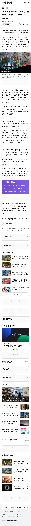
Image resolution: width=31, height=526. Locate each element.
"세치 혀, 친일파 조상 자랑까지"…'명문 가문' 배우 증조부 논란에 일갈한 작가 (11, 407)
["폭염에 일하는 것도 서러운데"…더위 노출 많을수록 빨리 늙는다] (7, 482)
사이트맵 (26, 507)
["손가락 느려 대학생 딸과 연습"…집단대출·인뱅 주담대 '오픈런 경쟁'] (6, 260)
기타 (7, 8)
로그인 (5, 507)
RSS (20, 514)
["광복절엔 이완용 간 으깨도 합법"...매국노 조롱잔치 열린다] (6, 283)
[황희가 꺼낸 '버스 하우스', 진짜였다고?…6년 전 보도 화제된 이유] (6, 275)
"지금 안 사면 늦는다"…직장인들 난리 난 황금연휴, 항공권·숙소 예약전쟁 (15, 188)
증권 (3, 8)
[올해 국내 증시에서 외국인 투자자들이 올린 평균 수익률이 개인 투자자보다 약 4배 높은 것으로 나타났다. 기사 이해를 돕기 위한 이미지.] (15, 62)
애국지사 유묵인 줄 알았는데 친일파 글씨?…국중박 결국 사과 (15, 185)
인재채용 (17, 511)
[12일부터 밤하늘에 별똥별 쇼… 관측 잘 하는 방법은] (24, 425)
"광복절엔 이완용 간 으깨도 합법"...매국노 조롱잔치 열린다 (19, 281)
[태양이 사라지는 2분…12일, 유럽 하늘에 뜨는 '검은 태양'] (7, 490)
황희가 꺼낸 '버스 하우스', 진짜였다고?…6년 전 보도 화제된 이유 (20, 273)
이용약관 (13, 517)
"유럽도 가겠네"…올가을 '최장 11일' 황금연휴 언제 (20, 288)
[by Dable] (26, 440)
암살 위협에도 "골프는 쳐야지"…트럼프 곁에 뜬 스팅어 (20, 265)
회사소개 (4, 511)
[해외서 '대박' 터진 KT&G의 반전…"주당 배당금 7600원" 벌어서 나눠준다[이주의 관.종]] (24, 433)
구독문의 (10, 514)
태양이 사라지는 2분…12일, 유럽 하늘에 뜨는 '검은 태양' (21, 487)
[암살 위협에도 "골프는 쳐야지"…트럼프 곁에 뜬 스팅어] (6, 268)
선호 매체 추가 (7, 24)
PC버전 (19, 507)
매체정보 (19, 517)
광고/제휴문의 (10, 511)
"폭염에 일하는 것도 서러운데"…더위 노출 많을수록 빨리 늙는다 (21, 479)
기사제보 (16, 514)
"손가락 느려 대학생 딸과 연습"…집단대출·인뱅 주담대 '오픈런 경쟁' (20, 258)
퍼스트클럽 (4, 514)
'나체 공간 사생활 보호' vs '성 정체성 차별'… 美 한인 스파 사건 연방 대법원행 (15, 191)
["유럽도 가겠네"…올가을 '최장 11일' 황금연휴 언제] (6, 291)
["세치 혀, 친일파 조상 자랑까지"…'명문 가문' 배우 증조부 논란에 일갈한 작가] (24, 409)
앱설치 (12, 507)
